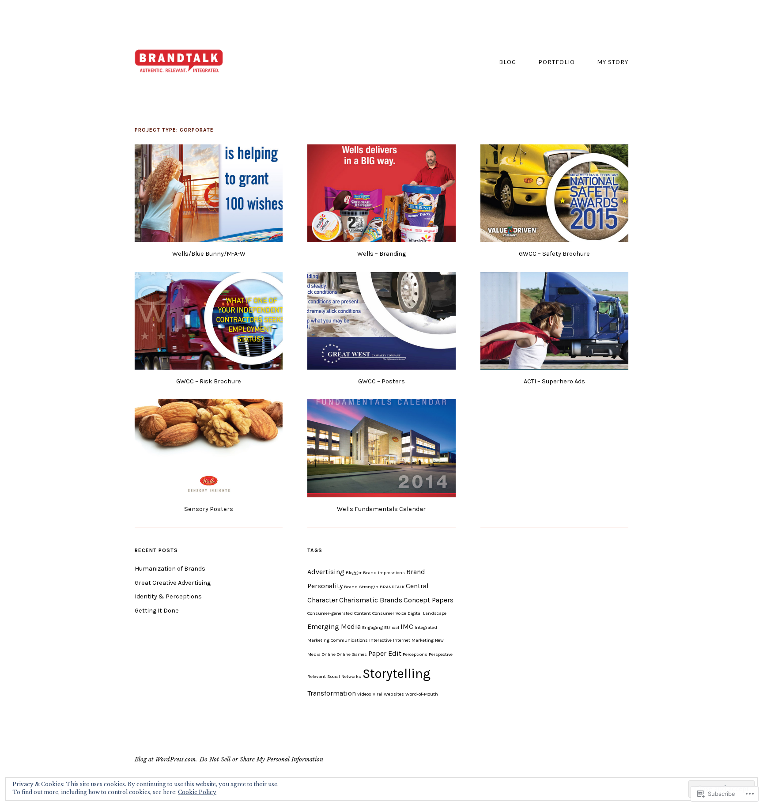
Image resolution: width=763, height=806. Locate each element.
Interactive (380, 640)
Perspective (441, 654)
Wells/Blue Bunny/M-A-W (209, 253)
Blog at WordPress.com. (166, 759)
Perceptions (415, 654)
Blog (507, 62)
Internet (401, 640)
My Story (612, 62)
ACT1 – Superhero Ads (554, 381)
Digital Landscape (427, 613)
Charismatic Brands (370, 600)
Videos (364, 694)
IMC (406, 626)
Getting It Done (157, 610)
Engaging (372, 627)
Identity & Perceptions (168, 596)
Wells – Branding (381, 253)
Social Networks (344, 676)
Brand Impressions (384, 572)
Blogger (354, 572)
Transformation (331, 693)
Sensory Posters (208, 509)
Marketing (423, 640)
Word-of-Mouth (421, 694)
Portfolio (556, 62)
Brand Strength (361, 587)
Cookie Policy (197, 792)
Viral (377, 694)
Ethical (391, 627)
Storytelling (397, 673)
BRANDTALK (392, 587)
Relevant (316, 676)
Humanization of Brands (170, 568)
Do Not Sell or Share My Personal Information (261, 759)
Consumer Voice (389, 613)
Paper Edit (384, 653)
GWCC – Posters (381, 381)
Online (329, 654)
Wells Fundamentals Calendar (381, 509)
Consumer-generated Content (339, 613)
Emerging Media (334, 626)
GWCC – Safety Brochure (554, 253)
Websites (394, 694)
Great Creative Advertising (173, 583)
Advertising (325, 572)
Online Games (352, 654)
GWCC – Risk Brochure (208, 381)
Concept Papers (428, 600)
